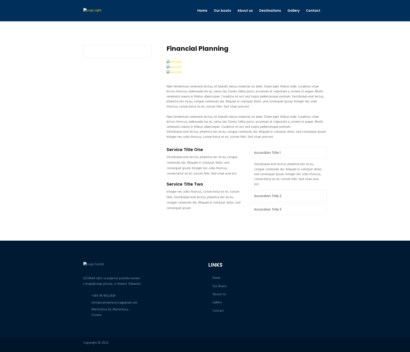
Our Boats (219, 286)
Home (202, 11)
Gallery (293, 11)
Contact (313, 11)
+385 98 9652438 (103, 295)
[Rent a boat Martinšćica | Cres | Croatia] (99, 10)
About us (245, 11)
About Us (219, 294)
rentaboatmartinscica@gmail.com (114, 302)
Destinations (270, 11)
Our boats (222, 11)
